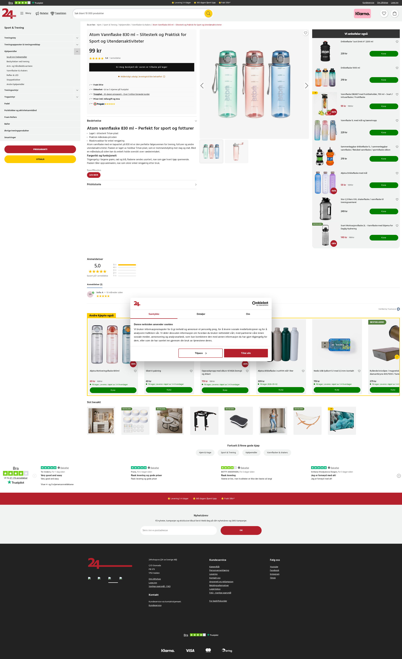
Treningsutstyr (11, 90)
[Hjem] (9, 13)
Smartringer (10, 137)
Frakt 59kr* (225, 2)
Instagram (274, 574)
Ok (241, 530)
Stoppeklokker (13, 80)
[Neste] (397, 357)
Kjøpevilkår (214, 567)
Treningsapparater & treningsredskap (22, 44)
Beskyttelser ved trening (18, 61)
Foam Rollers (10, 117)
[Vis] (195, 184)
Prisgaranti (40, 149)
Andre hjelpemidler (15, 84)
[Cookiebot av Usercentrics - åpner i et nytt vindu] (254, 303)
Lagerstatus (214, 589)
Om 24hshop (382, 2)
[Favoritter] (384, 13)
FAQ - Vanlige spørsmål (220, 593)
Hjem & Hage (205, 452)
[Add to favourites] (305, 33)
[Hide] (195, 121)
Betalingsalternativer (219, 585)
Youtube (274, 567)
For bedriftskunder (218, 601)
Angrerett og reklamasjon (221, 582)
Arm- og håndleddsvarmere (19, 66)
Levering (213, 574)
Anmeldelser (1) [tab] (94, 284)
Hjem (99, 25)
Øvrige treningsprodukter (16, 131)
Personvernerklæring (219, 570)
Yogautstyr (9, 97)
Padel (7, 104)
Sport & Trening (14, 28)
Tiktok (273, 578)
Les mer (93, 175)
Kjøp (383, 53)
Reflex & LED (12, 75)
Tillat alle (246, 353)
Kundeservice (368, 2)
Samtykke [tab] (154, 314)
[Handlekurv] (395, 13)
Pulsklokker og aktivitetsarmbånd (20, 110)
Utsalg (40, 159)
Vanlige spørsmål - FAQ (160, 586)
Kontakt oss (214, 578)
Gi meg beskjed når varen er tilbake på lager (141, 67)
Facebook (274, 570)
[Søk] (208, 13)
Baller (7, 124)
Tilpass (199, 353)
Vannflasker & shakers (17, 71)
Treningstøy (10, 38)
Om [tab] (248, 314)
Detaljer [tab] (201, 314)
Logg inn (394, 2)
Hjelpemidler (10, 51)
